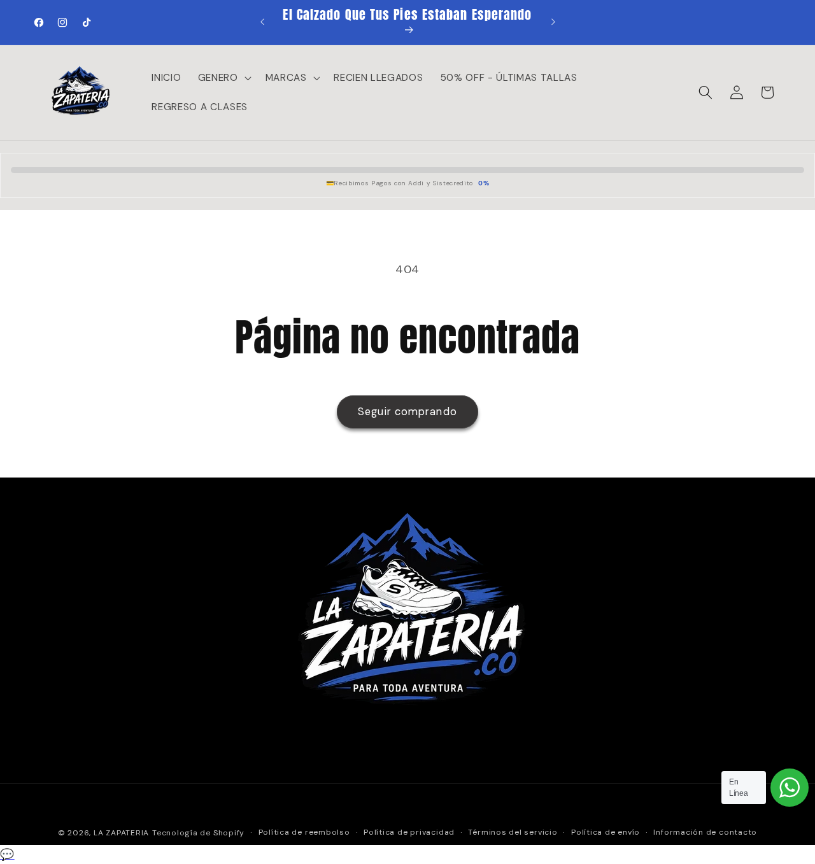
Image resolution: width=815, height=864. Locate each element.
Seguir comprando (407, 411)
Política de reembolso (304, 832)
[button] (223, 77)
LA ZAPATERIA (121, 833)
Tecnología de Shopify (198, 833)
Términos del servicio (512, 832)
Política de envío (605, 832)
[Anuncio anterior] (262, 22)
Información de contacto (705, 832)
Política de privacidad (409, 832)
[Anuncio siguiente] (553, 22)
